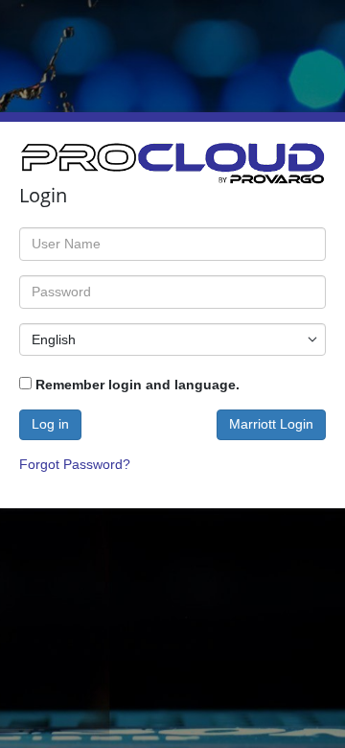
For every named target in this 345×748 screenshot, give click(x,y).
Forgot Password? (74, 464)
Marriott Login (271, 424)
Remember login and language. (136, 384)
